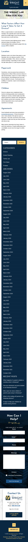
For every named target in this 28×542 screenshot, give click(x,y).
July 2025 (6, 217)
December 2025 (7, 200)
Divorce (5, 151)
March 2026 (6, 190)
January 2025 (7, 238)
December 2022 (7, 324)
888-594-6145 (16, 505)
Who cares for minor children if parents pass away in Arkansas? (12, 392)
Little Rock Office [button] (14, 514)
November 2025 (7, 203)
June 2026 (6, 179)
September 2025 (8, 210)
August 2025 (7, 214)
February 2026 (7, 193)
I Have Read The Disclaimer (15, 475)
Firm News (6, 162)
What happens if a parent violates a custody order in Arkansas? (13, 381)
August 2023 (7, 297)
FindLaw (20, 538)
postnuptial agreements (7, 114)
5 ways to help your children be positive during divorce (12, 402)
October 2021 (7, 373)
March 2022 (6, 356)
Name (14, 429)
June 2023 (6, 304)
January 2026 (7, 197)
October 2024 (7, 248)
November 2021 (7, 369)
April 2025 (6, 228)
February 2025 (7, 235)
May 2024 (6, 266)
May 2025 (6, 224)
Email (14, 437)
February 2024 (7, 276)
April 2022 (6, 352)
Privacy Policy (17, 536)
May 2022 (6, 349)
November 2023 (7, 286)
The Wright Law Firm (13, 533)
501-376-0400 (14, 7)
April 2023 (6, 311)
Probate (5, 165)
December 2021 (7, 366)
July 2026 (6, 176)
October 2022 (7, 331)
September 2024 (8, 252)
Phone (14, 445)
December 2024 (7, 241)
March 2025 (6, 231)
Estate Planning (7, 155)
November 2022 (7, 328)
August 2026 (7, 172)
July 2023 (6, 300)
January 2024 (7, 280)
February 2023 (7, 318)
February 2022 (7, 359)
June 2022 (6, 345)
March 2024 (6, 273)
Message (14, 453)
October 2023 (7, 290)
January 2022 (7, 362)
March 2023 (6, 314)
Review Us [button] (14, 529)
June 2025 (6, 221)
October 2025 (7, 207)
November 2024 (7, 245)
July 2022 (6, 342)
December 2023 (7, 283)
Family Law (6, 158)
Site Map (11, 536)
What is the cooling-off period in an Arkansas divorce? (13, 397)
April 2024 (6, 269)
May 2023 (6, 307)
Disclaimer (14, 472)
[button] (25, 3)
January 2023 (7, 321)
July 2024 (6, 259)
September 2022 (8, 335)
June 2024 (6, 262)
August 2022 (7, 338)
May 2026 (6, 183)
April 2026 (6, 186)
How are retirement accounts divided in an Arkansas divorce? (13, 386)
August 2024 (7, 255)
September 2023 (8, 293)
